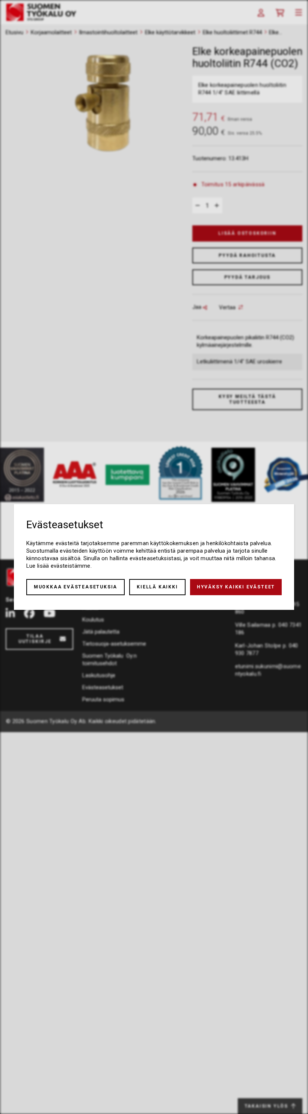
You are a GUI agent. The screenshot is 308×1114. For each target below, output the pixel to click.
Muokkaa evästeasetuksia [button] (75, 587)
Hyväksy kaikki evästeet (236, 587)
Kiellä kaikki (157, 587)
